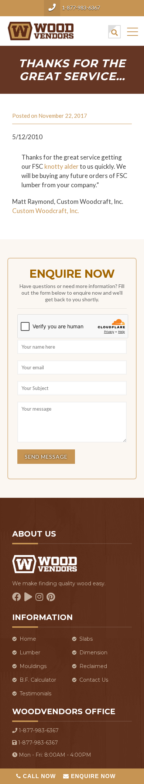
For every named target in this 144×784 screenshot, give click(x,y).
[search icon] (114, 31)
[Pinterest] (51, 597)
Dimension (93, 652)
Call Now (38, 776)
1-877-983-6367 (81, 7)
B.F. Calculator (38, 680)
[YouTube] (28, 597)
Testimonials (35, 693)
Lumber (30, 652)
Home (28, 639)
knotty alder (61, 166)
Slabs (86, 639)
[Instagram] (39, 597)
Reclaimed (93, 666)
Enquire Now (92, 776)
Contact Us (93, 680)
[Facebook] (16, 597)
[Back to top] (129, 743)
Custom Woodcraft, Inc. (45, 211)
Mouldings (33, 666)
